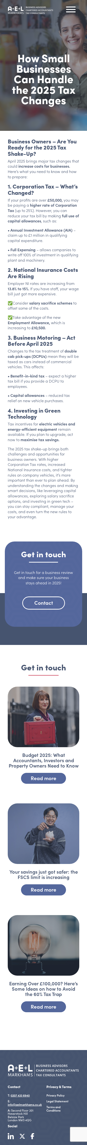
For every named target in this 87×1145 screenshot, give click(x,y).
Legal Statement (57, 1101)
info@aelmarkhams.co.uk (25, 1104)
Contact (43, 602)
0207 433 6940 (20, 1095)
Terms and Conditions (53, 1108)
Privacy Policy (55, 1095)
